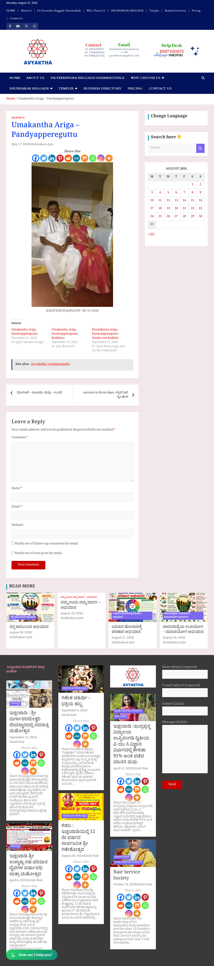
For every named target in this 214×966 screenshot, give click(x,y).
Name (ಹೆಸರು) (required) (179, 667)
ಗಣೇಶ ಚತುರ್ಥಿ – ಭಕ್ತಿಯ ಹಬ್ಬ (76, 702)
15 (192, 201)
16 (200, 201)
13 (176, 201)
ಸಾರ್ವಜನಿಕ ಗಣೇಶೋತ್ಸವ (74, 688)
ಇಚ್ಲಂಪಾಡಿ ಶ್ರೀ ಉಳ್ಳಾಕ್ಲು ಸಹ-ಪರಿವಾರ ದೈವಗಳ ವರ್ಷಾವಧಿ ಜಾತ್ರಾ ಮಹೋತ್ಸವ (28, 866)
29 (192, 216)
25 (160, 216)
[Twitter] (43, 158)
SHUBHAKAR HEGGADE (127, 11)
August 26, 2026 (174, 638)
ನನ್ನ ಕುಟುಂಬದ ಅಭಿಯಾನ (23, 617)
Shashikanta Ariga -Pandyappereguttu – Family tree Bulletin (106, 334)
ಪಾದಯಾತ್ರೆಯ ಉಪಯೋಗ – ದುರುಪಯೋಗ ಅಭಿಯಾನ (183, 630)
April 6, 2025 (18, 880)
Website (17, 525)
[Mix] (84, 158)
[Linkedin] (52, 158)
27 (176, 216)
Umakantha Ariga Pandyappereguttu (24, 332)
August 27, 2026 (122, 638)
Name (16, 489)
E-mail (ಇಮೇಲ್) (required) (181, 686)
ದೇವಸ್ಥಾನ (15, 704)
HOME (10, 11)
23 (200, 209)
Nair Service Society (126, 876)
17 (152, 209)
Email (16, 507)
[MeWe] (76, 158)
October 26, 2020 (124, 885)
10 (152, 201)
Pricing (196, 11)
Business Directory (175, 11)
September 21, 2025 (22, 738)
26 (168, 216)
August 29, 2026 (71, 614)
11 (160, 201)
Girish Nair (17, 742)
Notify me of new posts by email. (38, 554)
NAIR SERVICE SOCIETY (128, 711)
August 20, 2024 (72, 856)
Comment (19, 438)
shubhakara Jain (41, 144)
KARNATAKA (122, 857)
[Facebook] (35, 158)
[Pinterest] (60, 158)
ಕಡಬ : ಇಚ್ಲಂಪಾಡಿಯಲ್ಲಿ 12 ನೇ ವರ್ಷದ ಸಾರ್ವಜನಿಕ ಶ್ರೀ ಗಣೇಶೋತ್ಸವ (78, 838)
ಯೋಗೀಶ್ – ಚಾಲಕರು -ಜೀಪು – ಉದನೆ (39, 393)
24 (152, 216)
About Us (26, 11)
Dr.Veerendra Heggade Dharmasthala (59, 11)
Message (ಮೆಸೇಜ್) (174, 722)
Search (200, 148)
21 (184, 209)
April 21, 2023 (122, 769)
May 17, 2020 (20, 144)
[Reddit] (68, 158)
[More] (109, 158)
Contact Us (16, 18)
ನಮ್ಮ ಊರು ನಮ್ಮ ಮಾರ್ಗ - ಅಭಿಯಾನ (79, 597)
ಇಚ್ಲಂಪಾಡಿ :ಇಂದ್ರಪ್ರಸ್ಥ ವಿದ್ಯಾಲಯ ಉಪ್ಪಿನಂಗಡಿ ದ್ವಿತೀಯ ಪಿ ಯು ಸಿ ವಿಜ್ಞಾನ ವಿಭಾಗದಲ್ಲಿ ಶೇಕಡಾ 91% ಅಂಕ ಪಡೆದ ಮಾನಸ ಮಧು (131, 745)
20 (176, 209)
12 (168, 201)
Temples (154, 11)
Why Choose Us (96, 11)
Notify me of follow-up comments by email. (46, 544)
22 (192, 209)
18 (160, 209)
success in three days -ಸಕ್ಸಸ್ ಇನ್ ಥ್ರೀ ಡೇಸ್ (105, 395)
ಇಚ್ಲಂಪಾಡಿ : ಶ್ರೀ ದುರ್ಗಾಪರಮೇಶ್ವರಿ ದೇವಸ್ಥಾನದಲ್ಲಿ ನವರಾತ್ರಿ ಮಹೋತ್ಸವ (29, 723)
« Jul (151, 234)
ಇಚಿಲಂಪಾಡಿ (120, 717)
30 (200, 216)
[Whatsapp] (92, 158)
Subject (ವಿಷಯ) (173, 704)
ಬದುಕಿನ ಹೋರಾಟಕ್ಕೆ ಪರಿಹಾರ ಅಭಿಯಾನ (127, 616)
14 (184, 201)
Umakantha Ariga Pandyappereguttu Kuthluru (65, 334)
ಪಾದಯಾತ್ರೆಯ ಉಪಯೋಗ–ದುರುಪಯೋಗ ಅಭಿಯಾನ (177, 616)
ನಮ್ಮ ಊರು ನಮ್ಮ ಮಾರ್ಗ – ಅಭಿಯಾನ (81, 605)
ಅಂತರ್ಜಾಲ (18, 118)
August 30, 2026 (20, 633)
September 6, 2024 (74, 711)
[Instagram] (100, 158)
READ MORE (22, 587)
